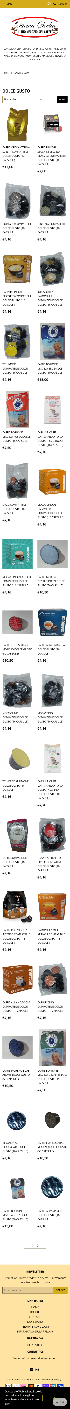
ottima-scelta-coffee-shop (26, 1379)
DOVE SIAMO (35, 1321)
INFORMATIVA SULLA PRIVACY (35, 1331)
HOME (35, 1307)
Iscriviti (60, 1290)
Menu (10, 4)
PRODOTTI (35, 1312)
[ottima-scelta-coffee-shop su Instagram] (37, 1370)
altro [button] (7, 1403)
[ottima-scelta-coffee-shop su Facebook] (31, 1370)
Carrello (62, 4)
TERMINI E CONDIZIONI (35, 1326)
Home (5, 72)
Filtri (62, 99)
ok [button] (54, 1398)
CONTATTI (35, 1317)
